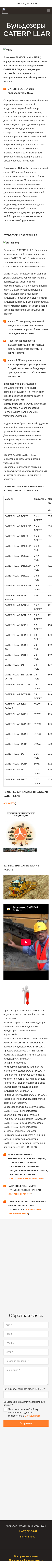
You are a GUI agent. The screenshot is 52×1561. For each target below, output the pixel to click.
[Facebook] (28, 1544)
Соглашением (32, 1416)
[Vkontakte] (19, 1544)
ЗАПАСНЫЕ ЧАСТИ (20, 1194)
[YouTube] (33, 1544)
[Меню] (48, 10)
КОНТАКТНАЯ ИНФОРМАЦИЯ (26, 1178)
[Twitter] (23, 1544)
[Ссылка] (5, 11)
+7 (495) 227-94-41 (27, 3)
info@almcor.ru (27, 1536)
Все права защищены (26, 1556)
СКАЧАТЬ (9, 803)
